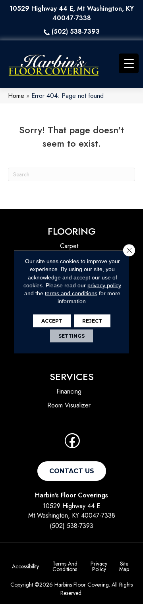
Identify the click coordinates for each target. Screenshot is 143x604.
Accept (51, 320)
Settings (71, 335)
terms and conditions (71, 293)
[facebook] (72, 443)
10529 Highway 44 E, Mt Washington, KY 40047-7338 (72, 13)
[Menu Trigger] (129, 63)
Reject (92, 320)
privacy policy (104, 285)
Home (16, 95)
